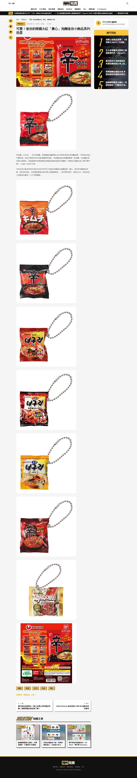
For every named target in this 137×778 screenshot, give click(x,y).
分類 (13, 3)
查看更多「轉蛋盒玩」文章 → (26, 695)
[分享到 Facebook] (11, 21)
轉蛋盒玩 (61, 9)
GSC (84, 9)
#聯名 (51, 688)
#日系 (35, 688)
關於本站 (55, 767)
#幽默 (19, 688)
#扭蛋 (27, 688)
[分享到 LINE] (11, 32)
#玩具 (43, 688)
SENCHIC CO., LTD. (72, 773)
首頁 (17, 19)
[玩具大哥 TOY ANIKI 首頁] (70, 3)
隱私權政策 (70, 767)
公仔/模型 (42, 9)
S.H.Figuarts (101, 9)
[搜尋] (127, 3)
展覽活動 (92, 9)
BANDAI (69, 9)
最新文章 (34, 9)
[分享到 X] (11, 37)
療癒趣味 (78, 9)
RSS (83, 767)
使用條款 (77, 767)
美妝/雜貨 (51, 9)
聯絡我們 (62, 767)
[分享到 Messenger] (11, 26)
